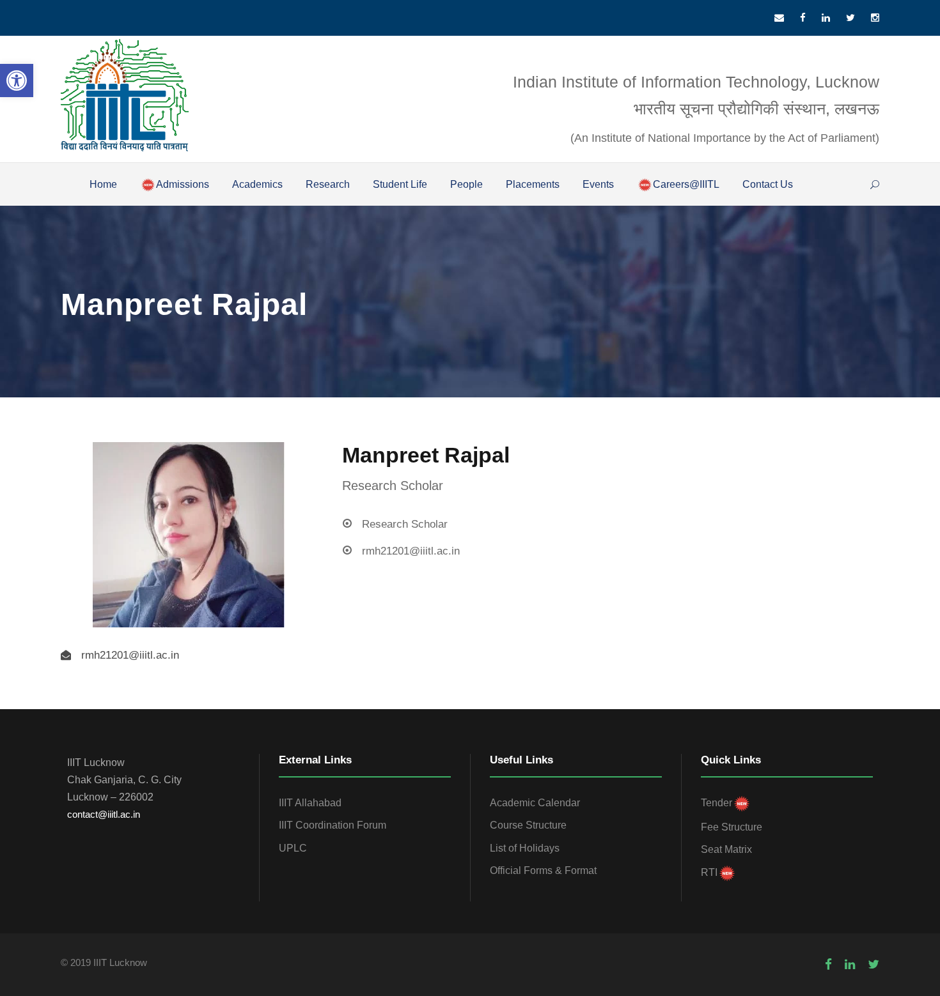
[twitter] (850, 17)
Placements (533, 184)
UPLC (293, 848)
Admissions (182, 184)
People (466, 184)
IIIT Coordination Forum (332, 825)
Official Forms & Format (543, 870)
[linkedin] (826, 17)
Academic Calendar (535, 802)
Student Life (400, 184)
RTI (709, 872)
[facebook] (803, 17)
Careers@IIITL (686, 184)
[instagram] (875, 17)
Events (598, 184)
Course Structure (528, 825)
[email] (779, 17)
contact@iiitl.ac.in (103, 814)
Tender (716, 802)
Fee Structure (731, 827)
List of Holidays (525, 848)
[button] (16, 80)
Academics (257, 184)
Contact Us (767, 184)
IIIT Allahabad (310, 802)
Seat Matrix (726, 849)
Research (328, 184)
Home (103, 184)
